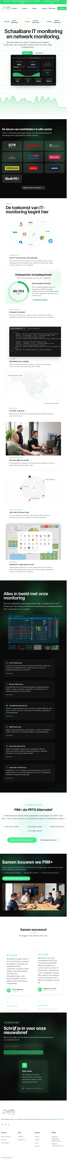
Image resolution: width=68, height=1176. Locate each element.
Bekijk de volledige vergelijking (20, 840)
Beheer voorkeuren (23, 1172)
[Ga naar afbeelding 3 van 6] (29, 647)
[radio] (2, 1124)
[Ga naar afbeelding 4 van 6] (38, 647)
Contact (44, 8)
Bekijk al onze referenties (32, 188)
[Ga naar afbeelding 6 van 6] (55, 647)
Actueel (14, 8)
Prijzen (34, 8)
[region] (33, 634)
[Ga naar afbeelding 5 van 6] (46, 647)
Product (24, 8)
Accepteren (52, 1171)
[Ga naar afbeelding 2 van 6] (20, 647)
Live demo (61, 8)
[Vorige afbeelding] (10, 629)
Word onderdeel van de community (15, 878)
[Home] (6, 8)
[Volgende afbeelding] (57, 629)
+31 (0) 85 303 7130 (57, 1146)
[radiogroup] (5, 1124)
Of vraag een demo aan (48, 840)
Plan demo (52, 8)
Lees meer (38, 53)
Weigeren (42, 1171)
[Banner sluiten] (64, 2)
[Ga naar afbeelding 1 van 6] (11, 647)
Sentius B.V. (60, 1119)
